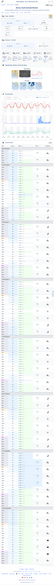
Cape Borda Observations (36, 78)
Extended (13, 12)
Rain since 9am (8, 26)
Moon (46, 26)
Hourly (21, 12)
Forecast (18, 43)
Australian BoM (32, 580)
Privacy (49, 573)
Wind (31, 89)
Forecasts (31, 569)
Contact (30, 573)
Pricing (26, 573)
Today (2, 12)
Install (19, 573)
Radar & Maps (27, 12)
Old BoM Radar (5, 573)
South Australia (10, 4)
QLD (26, 571)
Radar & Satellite (24, 77)
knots (51, 5)
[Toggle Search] (49, 1)
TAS (34, 571)
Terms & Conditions (43, 573)
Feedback (36, 573)
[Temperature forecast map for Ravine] (15, 85)
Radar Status (12, 573)
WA (29, 571)
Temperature (15, 89)
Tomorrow (7, 12)
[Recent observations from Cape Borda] (36, 73)
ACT (39, 571)
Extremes (8, 32)
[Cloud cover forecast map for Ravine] (38, 85)
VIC (23, 571)
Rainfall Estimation (27, 575)
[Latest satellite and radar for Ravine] (25, 73)
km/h (47, 5)
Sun (33, 26)
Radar (26, 569)
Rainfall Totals (23, 89)
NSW (21, 571)
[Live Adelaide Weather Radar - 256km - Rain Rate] (51, 16)
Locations (3, 4)
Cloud (38, 89)
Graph (17, 12)
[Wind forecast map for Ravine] (30, 85)
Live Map (21, 569)
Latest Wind (20, 26)
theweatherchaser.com (25, 582)
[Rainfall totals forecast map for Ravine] (23, 85)
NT (36, 571)
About (22, 573)
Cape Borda (13, 18)
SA (31, 571)
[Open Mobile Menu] (52, 1)
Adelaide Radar (15, 77)
